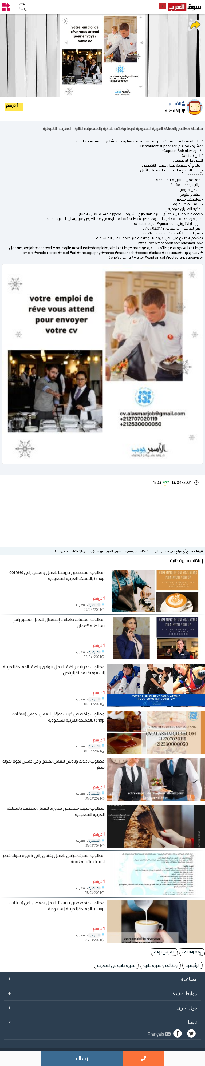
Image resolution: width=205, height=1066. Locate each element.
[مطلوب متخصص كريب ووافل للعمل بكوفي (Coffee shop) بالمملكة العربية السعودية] (156, 752)
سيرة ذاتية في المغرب (116, 965)
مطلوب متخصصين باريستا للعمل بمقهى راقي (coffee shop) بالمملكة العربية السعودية (57, 575)
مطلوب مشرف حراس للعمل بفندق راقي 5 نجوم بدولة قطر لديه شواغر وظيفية (53, 858)
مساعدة (102, 979)
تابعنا (101, 1022)
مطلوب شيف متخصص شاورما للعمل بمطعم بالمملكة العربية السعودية (56, 811)
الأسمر (175, 103)
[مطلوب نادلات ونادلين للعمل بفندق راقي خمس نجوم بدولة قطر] (156, 799)
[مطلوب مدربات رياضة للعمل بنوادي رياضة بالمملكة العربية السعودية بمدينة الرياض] (156, 705)
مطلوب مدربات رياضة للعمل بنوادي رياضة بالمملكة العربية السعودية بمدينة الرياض (54, 669)
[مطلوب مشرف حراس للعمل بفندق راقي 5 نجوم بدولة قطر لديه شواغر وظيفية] (156, 894)
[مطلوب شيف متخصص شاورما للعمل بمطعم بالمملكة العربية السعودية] (156, 846)
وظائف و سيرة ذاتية (160, 965)
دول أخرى (102, 1008)
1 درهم (12, 105)
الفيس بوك (164, 952)
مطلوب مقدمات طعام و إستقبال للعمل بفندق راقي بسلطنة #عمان (59, 622)
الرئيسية (192, 965)
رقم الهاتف (191, 952)
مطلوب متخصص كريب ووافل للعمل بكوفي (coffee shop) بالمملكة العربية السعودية (58, 717)
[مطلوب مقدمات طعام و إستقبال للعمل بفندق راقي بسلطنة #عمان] (156, 658)
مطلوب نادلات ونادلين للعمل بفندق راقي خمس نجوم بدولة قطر (53, 764)
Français (156, 1034)
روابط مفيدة (102, 993)
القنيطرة (94, 605)
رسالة (82, 1058)
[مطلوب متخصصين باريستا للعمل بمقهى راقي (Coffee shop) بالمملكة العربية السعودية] (156, 610)
